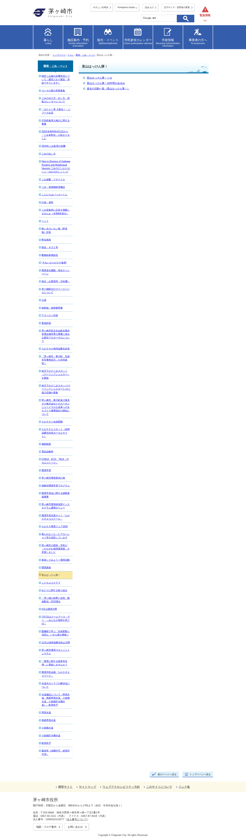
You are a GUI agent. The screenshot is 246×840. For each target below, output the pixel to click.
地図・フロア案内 (46, 826)
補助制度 (46, 444)
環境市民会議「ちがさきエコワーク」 (56, 674)
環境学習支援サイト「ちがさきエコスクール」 (56, 517)
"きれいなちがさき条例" (54, 262)
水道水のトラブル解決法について (56, 685)
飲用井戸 (46, 743)
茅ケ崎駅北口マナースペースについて (56, 291)
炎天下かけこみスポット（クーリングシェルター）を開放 (56, 374)
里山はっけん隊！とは (99, 77)
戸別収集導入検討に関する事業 (56, 122)
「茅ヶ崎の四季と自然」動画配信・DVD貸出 (56, 600)
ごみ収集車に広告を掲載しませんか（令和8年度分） (56, 212)
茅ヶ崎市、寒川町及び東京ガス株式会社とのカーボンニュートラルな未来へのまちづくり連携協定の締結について (56, 407)
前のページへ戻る (167, 774)
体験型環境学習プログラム (56, 485)
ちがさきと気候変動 (52, 421)
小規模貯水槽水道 (51, 735)
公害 (44, 300)
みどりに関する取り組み (54, 590)
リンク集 (184, 786)
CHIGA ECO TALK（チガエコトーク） (55, 461)
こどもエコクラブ (51, 582)
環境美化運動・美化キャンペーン (56, 272)
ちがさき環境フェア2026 (55, 526)
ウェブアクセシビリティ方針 (121, 786)
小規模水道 (47, 727)
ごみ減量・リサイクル (53, 179)
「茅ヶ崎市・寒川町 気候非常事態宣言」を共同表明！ (56, 360)
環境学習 (46, 470)
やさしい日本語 (100, 7)
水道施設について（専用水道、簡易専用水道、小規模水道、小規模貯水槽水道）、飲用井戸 (56, 699)
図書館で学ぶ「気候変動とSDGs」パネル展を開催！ (56, 633)
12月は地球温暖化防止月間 (56, 642)
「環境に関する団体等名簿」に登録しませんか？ (54, 663)
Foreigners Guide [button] (126, 7)
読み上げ (149, 7)
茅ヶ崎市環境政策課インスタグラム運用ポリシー (56, 506)
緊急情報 (205, 15)
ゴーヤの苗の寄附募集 (53, 90)
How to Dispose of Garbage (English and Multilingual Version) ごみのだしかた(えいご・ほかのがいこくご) (56, 166)
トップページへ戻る (200, 774)
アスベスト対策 (50, 315)
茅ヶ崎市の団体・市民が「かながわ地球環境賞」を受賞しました (56, 549)
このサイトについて (159, 786)
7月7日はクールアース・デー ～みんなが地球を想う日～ (56, 620)
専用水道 (46, 712)
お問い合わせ (75, 826)
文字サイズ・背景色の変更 (177, 7)
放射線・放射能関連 (52, 307)
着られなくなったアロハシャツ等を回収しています (56, 536)
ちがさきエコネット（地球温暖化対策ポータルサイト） (56, 433)
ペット (45, 221)
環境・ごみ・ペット (85, 55)
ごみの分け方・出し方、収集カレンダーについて (56, 100)
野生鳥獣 (46, 239)
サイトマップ (87, 786)
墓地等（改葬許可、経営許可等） (56, 752)
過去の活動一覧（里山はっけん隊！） (108, 88)
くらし (70, 55)
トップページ (59, 55)
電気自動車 (47, 451)
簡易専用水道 (49, 720)
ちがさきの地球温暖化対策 (56, 348)
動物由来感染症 (50, 255)
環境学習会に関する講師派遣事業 (56, 495)
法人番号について (77, 819)
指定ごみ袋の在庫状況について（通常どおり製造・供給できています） (56, 79)
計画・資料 (47, 202)
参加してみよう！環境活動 (56, 560)
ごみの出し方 (49, 153)
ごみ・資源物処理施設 (53, 187)
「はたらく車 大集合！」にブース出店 (56, 111)
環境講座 (46, 567)
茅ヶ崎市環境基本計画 (53, 478)
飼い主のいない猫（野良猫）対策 (54, 230)
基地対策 (46, 323)
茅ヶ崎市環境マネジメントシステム (56, 652)
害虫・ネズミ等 (50, 247)
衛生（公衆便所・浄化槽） (56, 281)
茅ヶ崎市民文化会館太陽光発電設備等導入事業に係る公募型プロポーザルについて (56, 335)
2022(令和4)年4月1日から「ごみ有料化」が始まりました (56, 135)
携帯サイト (65, 786)
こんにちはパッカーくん (54, 194)
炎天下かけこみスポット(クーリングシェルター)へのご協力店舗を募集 (56, 389)
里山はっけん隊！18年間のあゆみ (106, 83)
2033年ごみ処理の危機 (53, 146)
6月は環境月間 (49, 609)
